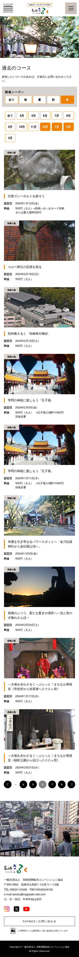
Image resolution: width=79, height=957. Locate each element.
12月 (45, 127)
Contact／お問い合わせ (40, 921)
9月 (10, 127)
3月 (10, 138)
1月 (57, 127)
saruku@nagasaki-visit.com (29, 894)
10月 (22, 127)
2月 (68, 127)
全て (11, 99)
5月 (33, 115)
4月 (22, 115)
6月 (45, 115)
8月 (68, 115)
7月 (57, 115)
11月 (34, 127)
